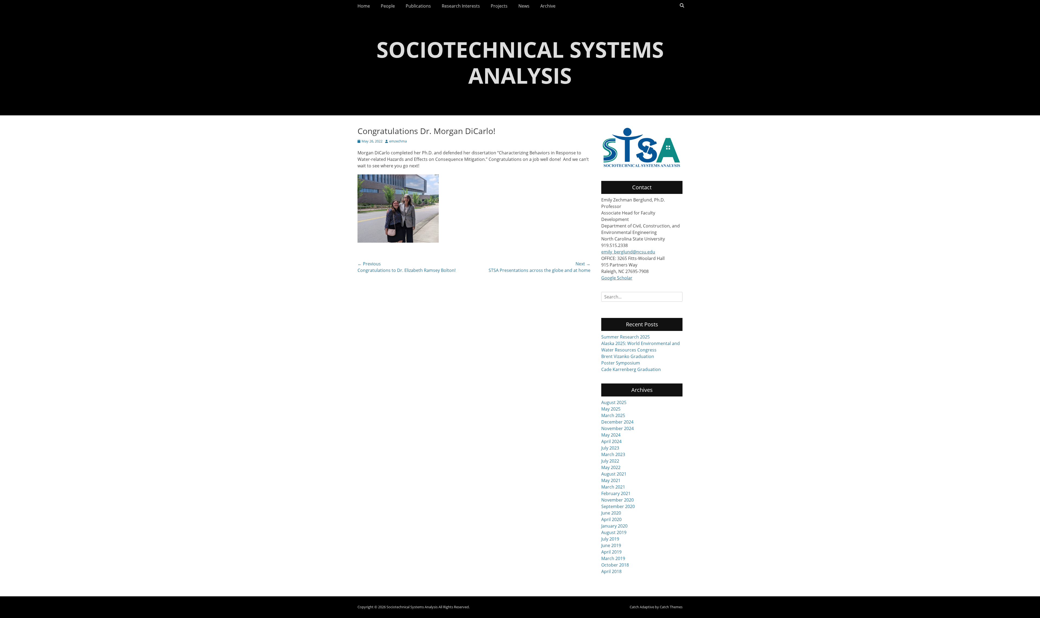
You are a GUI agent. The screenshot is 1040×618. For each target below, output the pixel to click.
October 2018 (615, 565)
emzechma (398, 141)
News (523, 6)
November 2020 (617, 500)
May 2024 (610, 435)
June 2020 (611, 513)
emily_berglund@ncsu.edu (628, 252)
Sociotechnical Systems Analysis (520, 62)
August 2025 (613, 402)
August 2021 (613, 474)
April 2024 (611, 441)
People (388, 6)
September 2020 (618, 506)
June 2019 (611, 545)
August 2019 (613, 532)
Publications (418, 6)
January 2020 (614, 526)
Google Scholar (616, 278)
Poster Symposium (620, 363)
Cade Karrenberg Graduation (631, 369)
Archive (547, 6)
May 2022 (610, 467)
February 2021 (615, 493)
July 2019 (610, 539)
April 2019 (611, 552)
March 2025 (613, 415)
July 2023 (610, 448)
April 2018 (611, 571)
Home (364, 6)
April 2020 (611, 519)
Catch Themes (671, 606)
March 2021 (613, 487)
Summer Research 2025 (625, 337)
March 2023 (613, 454)
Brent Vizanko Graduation (627, 356)
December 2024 (617, 422)
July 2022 (610, 461)
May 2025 (610, 409)
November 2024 (617, 428)
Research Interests (461, 6)
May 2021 (610, 480)
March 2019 (613, 558)
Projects (499, 6)
